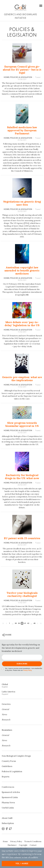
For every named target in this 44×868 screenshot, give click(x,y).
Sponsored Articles (11, 792)
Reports (5, 776)
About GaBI (7, 818)
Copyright (23, 845)
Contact (33, 845)
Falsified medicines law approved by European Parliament (22, 130)
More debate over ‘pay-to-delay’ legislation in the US (22, 323)
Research (6, 719)
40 (22, 623)
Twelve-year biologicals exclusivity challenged (22, 594)
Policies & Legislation (12, 771)
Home (5, 841)
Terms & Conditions (32, 841)
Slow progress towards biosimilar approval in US (22, 424)
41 (25, 623)
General (5, 709)
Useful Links (8, 807)
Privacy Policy (27, 670)
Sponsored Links (10, 797)
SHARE (8, 635)
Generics (6, 704)
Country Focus (9, 761)
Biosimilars (7, 730)
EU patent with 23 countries (22, 538)
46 (34, 623)
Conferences (8, 787)
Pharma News (8, 802)
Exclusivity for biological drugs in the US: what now (22, 476)
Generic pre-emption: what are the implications (22, 378)
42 (28, 623)
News (4, 714)
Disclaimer (12, 845)
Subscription (8, 823)
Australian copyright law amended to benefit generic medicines (22, 270)
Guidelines (7, 766)
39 (19, 623)
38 (16, 623)
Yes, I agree (22, 863)
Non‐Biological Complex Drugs (16, 756)
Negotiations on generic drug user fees (22, 203)
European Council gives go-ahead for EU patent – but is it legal (22, 69)
